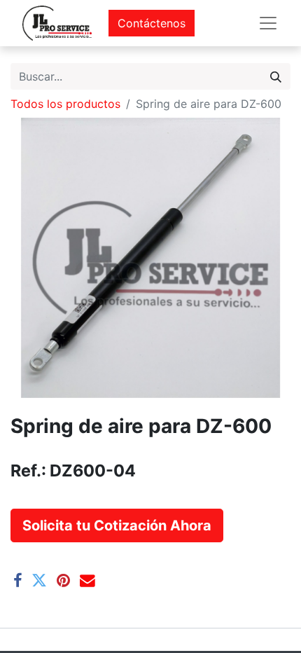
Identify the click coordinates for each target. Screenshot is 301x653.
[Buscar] (275, 76)
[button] (116, 525)
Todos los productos (65, 104)
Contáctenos (152, 23)
